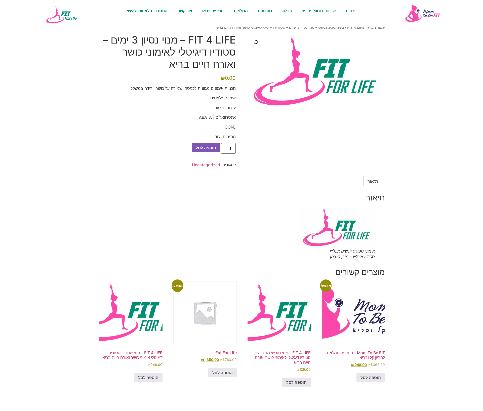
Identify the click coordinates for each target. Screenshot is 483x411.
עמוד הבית (376, 27)
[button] (255, 42)
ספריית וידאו (213, 10)
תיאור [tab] (373, 181)
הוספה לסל (206, 147)
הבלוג (287, 10)
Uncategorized (331, 27)
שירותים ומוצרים (321, 10)
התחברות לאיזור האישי (147, 10)
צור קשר (185, 10)
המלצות (241, 10)
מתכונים (265, 10)
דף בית (352, 10)
